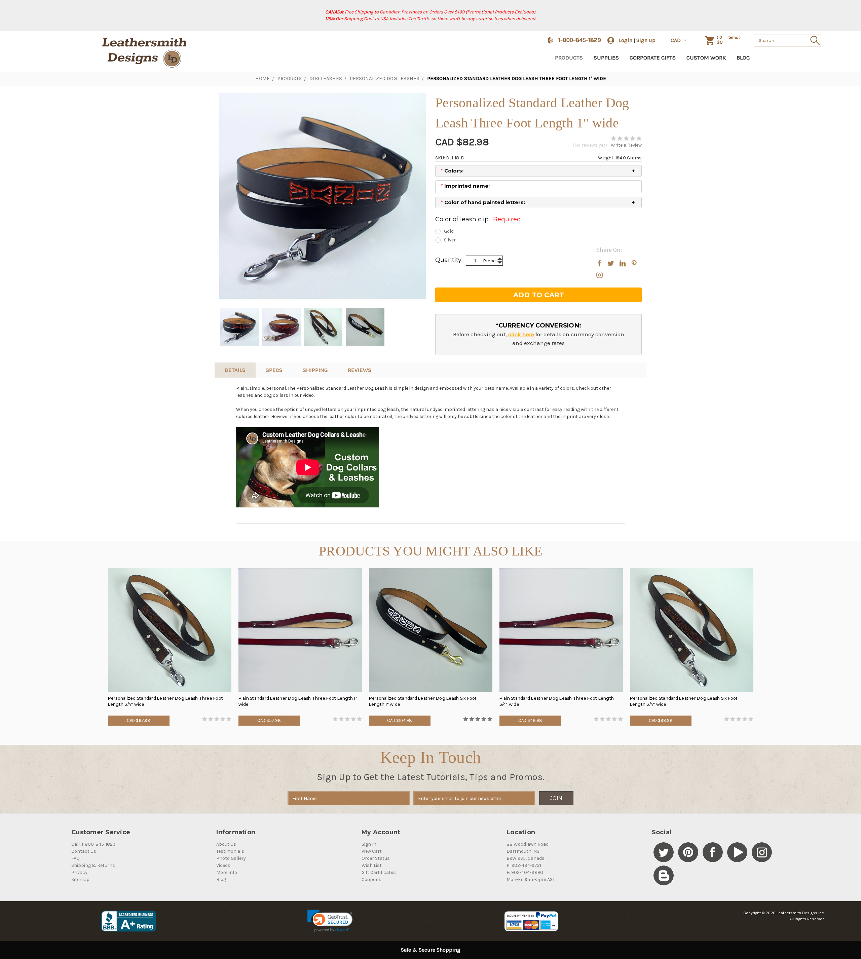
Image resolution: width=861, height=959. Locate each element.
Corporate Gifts (653, 57)
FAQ (75, 858)
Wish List (372, 865)
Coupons (371, 879)
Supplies (606, 57)
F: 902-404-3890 (525, 872)
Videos (223, 865)
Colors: (452, 170)
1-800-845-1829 (579, 40)
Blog (743, 57)
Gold (449, 231)
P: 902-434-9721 (524, 865)
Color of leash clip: (478, 219)
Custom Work (706, 57)
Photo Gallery (231, 858)
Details (235, 370)
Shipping (315, 370)
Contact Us (83, 851)
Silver (450, 240)
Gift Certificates (379, 872)
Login (625, 40)
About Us (226, 844)
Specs (274, 370)
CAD (676, 40)
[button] (329, 921)
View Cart (372, 851)
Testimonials (230, 851)
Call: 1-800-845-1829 (93, 844)
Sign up (646, 40)
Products (569, 57)
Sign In (369, 844)
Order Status (376, 858)
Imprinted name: (465, 186)
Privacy (79, 872)
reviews (359, 370)
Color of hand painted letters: (483, 202)
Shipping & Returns (93, 865)
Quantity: (448, 260)
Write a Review (626, 145)
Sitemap (80, 879)
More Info (226, 872)
